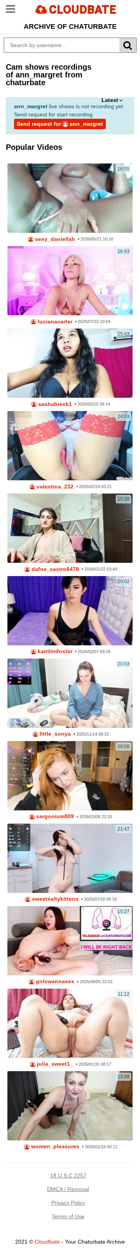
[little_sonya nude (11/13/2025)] (69, 693)
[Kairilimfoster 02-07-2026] (69, 610)
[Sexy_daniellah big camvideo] (69, 198)
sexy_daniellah (54, 239)
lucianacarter (54, 322)
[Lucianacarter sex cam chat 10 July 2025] (69, 280)
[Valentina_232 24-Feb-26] (69, 445)
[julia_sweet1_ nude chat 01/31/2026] (69, 1023)
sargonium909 (54, 816)
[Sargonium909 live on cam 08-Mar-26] (69, 775)
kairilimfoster (54, 651)
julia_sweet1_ (54, 1064)
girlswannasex (54, 981)
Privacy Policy (68, 1203)
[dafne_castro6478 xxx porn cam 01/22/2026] (69, 528)
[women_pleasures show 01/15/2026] (69, 1105)
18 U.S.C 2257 (68, 1175)
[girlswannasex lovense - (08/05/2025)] (69, 940)
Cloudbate (47, 1242)
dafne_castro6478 (54, 569)
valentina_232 (54, 487)
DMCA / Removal (68, 1189)
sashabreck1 (54, 404)
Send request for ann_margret (60, 124)
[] (128, 45)
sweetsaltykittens (54, 899)
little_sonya (54, 734)
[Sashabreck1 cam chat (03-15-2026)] (69, 363)
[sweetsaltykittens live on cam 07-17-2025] (69, 858)
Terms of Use (68, 1216)
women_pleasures (54, 1146)
